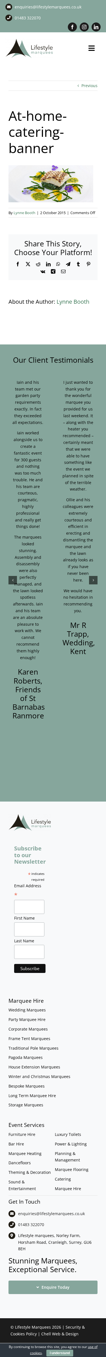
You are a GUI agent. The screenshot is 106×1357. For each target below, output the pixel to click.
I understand (60, 1353)
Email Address (27, 891)
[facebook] (72, 26)
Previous (89, 85)
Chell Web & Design (60, 1333)
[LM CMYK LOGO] (29, 39)
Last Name (24, 940)
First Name (24, 918)
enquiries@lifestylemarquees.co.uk (48, 7)
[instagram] (84, 26)
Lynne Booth (24, 212)
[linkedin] (96, 26)
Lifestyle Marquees (33, 1327)
